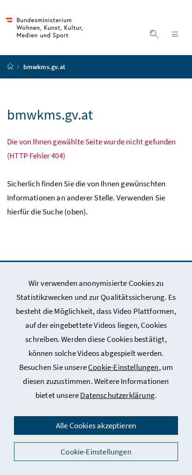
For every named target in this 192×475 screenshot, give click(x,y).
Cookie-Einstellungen (123, 367)
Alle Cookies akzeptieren (96, 425)
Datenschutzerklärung (117, 395)
